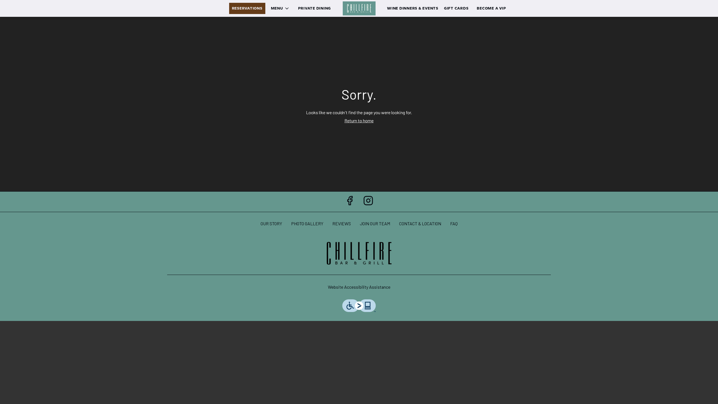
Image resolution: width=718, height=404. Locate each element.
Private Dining (314, 8)
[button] (280, 8)
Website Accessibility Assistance (359, 287)
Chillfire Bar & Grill (359, 253)
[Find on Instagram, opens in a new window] (368, 201)
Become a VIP (491, 8)
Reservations (247, 8)
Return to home (359, 120)
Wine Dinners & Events (412, 8)
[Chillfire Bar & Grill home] (359, 8)
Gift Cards (456, 8)
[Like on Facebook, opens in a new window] (350, 201)
